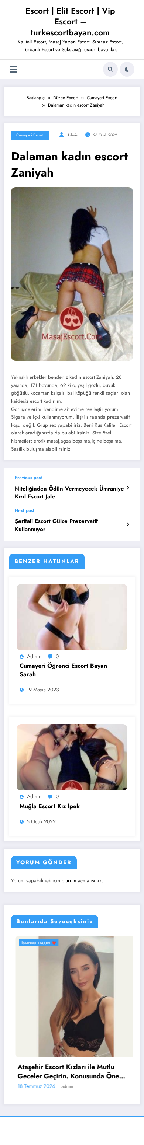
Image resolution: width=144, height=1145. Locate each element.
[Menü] (13, 69)
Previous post (28, 477)
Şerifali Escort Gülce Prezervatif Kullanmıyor (56, 525)
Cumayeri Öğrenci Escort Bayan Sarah (63, 670)
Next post (24, 510)
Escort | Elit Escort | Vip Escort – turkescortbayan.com (70, 21)
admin (72, 135)
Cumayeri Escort (30, 135)
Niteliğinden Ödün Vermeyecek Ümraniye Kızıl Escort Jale (69, 492)
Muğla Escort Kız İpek (50, 806)
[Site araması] (110, 69)
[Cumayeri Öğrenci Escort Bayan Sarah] (72, 617)
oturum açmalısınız (82, 880)
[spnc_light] (127, 69)
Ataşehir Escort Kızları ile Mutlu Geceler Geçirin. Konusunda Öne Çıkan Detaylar (64, 1071)
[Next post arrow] (127, 524)
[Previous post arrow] (127, 488)
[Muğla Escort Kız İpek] (72, 757)
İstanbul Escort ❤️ (34, 942)
